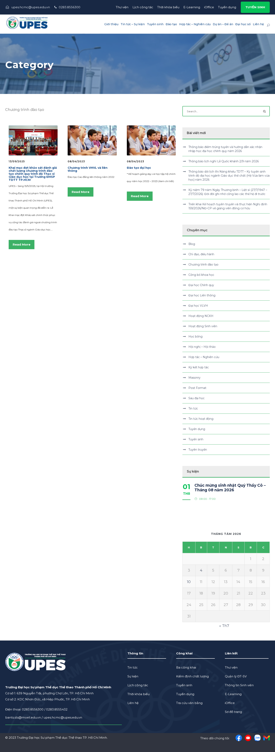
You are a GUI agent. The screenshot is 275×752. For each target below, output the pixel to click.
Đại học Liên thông (201, 295)
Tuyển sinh (155, 24)
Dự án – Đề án (223, 24)
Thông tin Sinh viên (239, 685)
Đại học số (243, 24)
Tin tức (193, 408)
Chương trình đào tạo (203, 264)
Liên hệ (258, 24)
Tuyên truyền (197, 449)
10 (189, 582)
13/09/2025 (17, 161)
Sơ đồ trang (233, 712)
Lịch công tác (142, 7)
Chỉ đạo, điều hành (201, 254)
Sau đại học (196, 398)
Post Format (197, 388)
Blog (191, 244)
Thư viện (122, 7)
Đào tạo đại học (139, 168)
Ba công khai (186, 667)
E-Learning (191, 7)
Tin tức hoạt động (200, 419)
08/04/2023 (76, 161)
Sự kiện (132, 676)
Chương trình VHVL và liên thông (88, 169)
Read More (21, 244)
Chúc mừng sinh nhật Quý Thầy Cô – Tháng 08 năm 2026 (230, 487)
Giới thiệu (111, 24)
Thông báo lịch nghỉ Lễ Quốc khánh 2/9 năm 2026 (223, 161)
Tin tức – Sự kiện (133, 24)
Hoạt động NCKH (200, 316)
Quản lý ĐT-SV (236, 676)
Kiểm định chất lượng (192, 676)
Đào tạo (171, 24)
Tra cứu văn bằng (189, 703)
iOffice (209, 7)
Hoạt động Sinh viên (202, 326)
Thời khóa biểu (168, 7)
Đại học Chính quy (201, 285)
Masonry (194, 377)
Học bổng (195, 336)
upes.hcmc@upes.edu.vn (62, 717)
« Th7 (224, 626)
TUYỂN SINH (255, 7)
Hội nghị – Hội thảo (202, 347)
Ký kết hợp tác (198, 367)
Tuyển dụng (227, 7)
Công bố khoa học (201, 275)
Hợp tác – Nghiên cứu (195, 24)
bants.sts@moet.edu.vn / (24, 717)
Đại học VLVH (198, 305)
